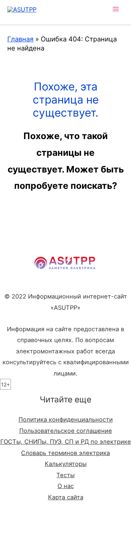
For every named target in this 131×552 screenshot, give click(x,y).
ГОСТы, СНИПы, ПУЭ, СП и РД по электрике (65, 441)
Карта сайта (65, 497)
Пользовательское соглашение (65, 430)
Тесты (65, 475)
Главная (20, 39)
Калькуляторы (66, 463)
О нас (65, 486)
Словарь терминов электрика (65, 452)
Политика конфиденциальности (66, 419)
